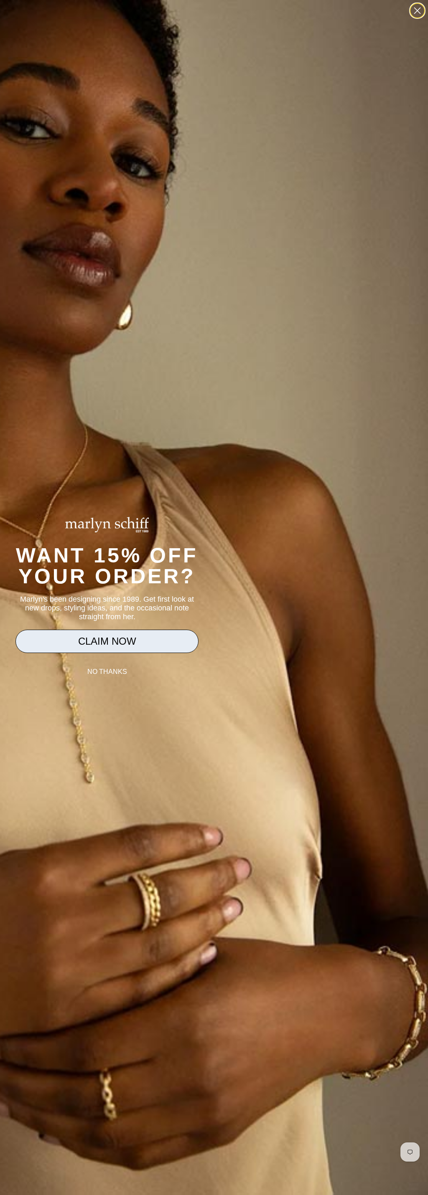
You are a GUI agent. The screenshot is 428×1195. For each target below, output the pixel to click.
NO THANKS (107, 671)
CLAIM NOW (107, 641)
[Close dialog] (417, 10)
